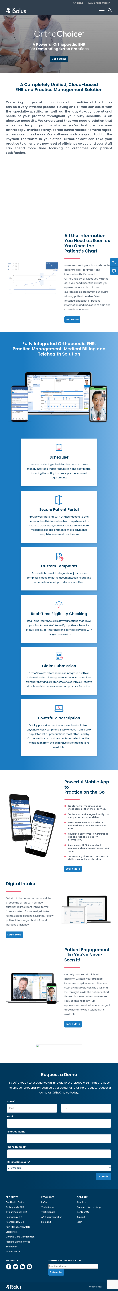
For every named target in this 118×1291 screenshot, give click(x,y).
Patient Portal (13, 1251)
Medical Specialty (18, 1162)
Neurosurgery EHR (15, 1221)
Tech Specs (47, 1207)
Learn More (73, 869)
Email (11, 1116)
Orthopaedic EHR (15, 1207)
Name (11, 1101)
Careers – (89, 1207)
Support (81, 1217)
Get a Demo (59, 59)
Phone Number (16, 1147)
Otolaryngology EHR (16, 1212)
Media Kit (46, 1221)
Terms (108, 1286)
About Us (81, 1202)
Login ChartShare (99, 3)
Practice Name (17, 1131)
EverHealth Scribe (15, 1202)
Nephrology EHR (14, 1217)
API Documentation (51, 1217)
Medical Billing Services (18, 1241)
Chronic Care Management (20, 1236)
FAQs (44, 1202)
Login (79, 1221)
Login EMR (78, 3)
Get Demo (72, 319)
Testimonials (48, 1212)
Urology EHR (12, 1231)
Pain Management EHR (18, 1226)
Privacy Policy (95, 1286)
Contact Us (83, 1212)
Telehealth (11, 1246)
